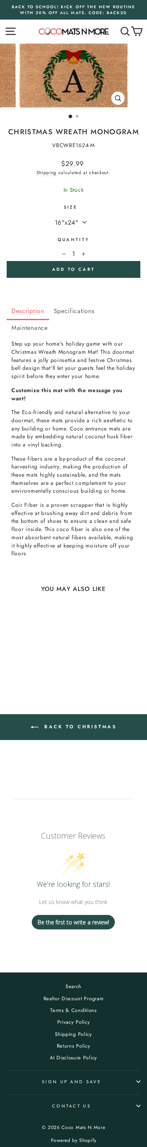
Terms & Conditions (73, 1010)
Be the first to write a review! (73, 922)
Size (70, 207)
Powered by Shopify (73, 1140)
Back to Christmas (79, 726)
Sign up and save (71, 1082)
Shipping (46, 172)
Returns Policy (74, 1046)
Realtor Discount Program (74, 998)
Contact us (71, 1106)
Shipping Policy (73, 1034)
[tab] (28, 311)
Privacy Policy (73, 1022)
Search (73, 986)
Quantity (74, 239)
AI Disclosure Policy (73, 1057)
